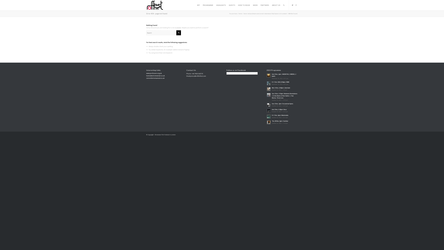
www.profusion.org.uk (154, 73)
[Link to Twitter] (292, 5)
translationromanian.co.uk (155, 76)
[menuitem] (198, 5)
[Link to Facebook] (296, 5)
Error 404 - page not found (156, 13)
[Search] (284, 5)
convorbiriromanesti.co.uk (155, 78)
